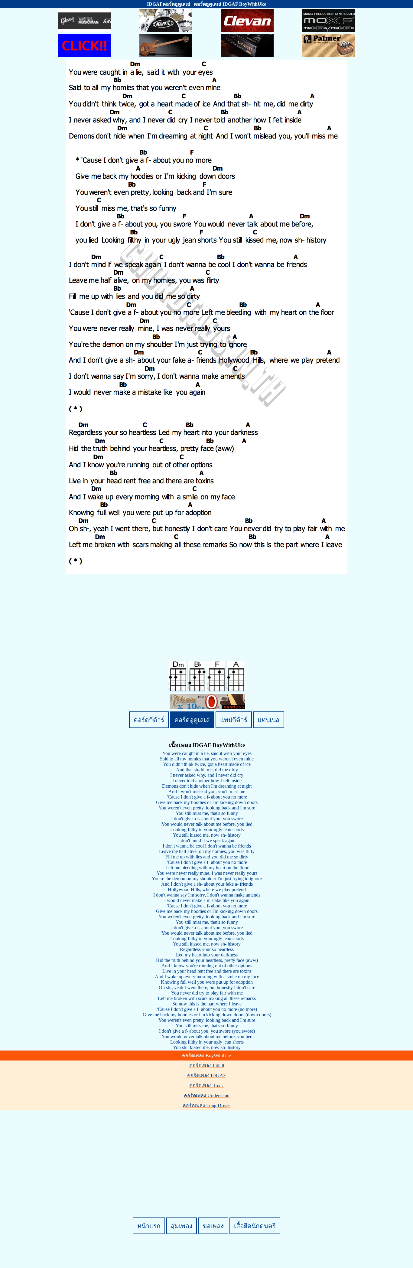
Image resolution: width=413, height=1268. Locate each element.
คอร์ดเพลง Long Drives (206, 1105)
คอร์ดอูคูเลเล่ (192, 719)
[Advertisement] (207, 1153)
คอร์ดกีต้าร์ (149, 719)
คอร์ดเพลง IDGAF (206, 1075)
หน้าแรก (149, 1225)
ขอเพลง (213, 1225)
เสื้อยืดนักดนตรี (255, 1225)
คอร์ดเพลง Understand (206, 1095)
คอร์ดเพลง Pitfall (206, 1065)
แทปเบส (269, 719)
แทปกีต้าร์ (233, 719)
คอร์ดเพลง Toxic (206, 1085)
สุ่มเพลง (181, 1225)
